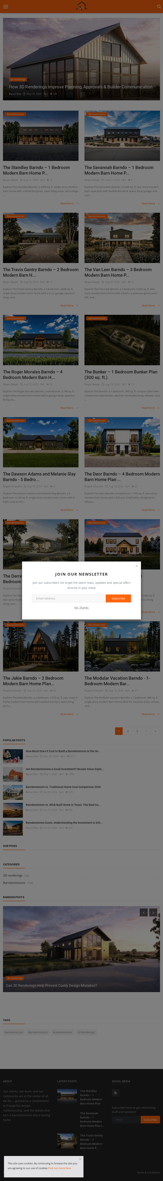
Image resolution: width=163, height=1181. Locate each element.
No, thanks (81, 607)
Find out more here (59, 1168)
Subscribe (118, 598)
